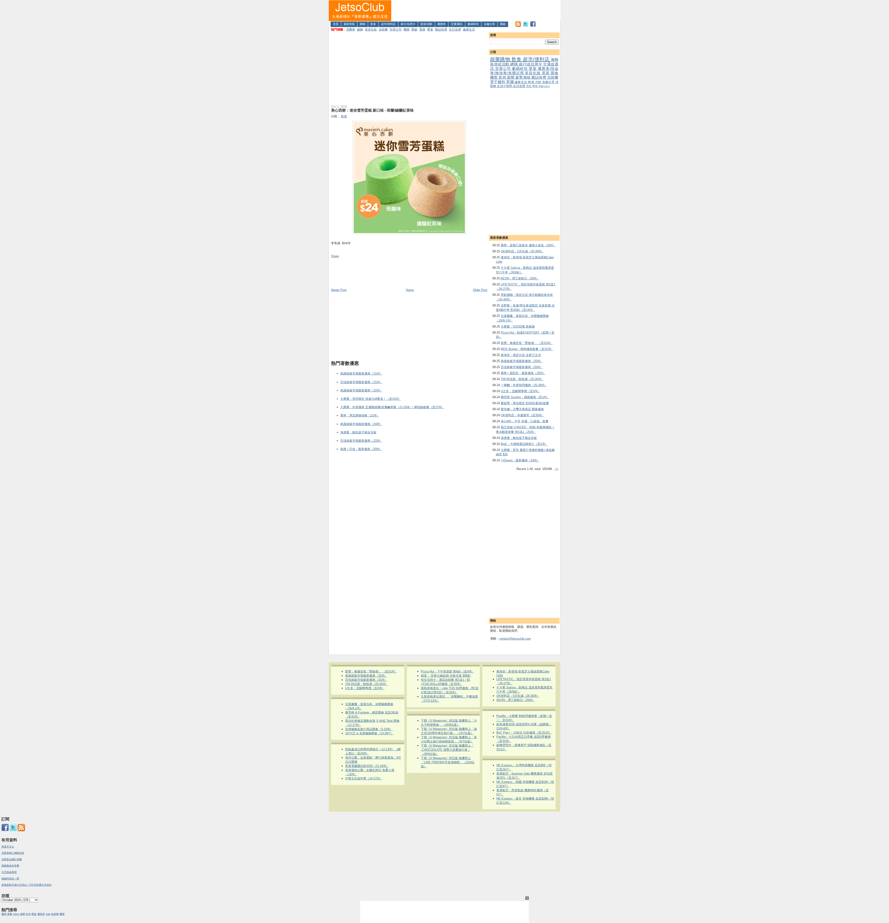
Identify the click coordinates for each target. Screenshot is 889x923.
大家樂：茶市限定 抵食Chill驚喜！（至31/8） (370, 398)
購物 (362, 24)
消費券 (350, 29)
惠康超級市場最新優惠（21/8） (361, 373)
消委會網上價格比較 (12, 852)
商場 (531, 82)
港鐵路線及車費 (10, 865)
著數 (9, 914)
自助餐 (383, 29)
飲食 (373, 24)
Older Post (480, 290)
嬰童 (430, 29)
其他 (502, 77)
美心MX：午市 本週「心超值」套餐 (524, 421)
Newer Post (339, 290)
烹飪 (529, 86)
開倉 (414, 29)
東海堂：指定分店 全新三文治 (521, 355)
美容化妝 (371, 29)
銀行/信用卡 (408, 24)
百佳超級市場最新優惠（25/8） (522, 367)
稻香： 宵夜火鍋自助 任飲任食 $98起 (446, 675)
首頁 (335, 24)
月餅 (538, 82)
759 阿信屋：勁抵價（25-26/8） (522, 379)
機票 (407, 29)
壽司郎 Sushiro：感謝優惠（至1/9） (525, 397)
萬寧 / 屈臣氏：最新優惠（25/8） (523, 373)
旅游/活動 (426, 24)
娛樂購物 (501, 59)
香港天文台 (7, 846)
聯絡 (503, 24)
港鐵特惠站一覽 (10, 878)
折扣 (28, 914)
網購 (514, 64)
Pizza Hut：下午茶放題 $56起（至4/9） (447, 671)
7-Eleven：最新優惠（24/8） (520, 460)
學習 (535, 86)
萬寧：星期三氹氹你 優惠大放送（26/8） (528, 245)
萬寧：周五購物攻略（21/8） (359, 415)
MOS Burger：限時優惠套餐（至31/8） (527, 349)
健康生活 (469, 29)
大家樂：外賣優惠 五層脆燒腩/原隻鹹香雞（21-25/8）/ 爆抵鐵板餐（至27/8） (392, 407)
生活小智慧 (505, 86)
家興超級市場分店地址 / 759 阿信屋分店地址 (26, 884)
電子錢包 (498, 82)
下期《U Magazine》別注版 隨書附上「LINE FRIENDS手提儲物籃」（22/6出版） (448, 762)
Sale (48, 914)
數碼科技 (473, 24)
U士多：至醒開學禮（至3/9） (520, 391)
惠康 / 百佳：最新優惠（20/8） (361, 449)
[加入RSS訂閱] (518, 26)
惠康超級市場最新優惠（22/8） (361, 390)
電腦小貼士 (544, 86)
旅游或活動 (500, 64)
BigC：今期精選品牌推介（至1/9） (524, 444)
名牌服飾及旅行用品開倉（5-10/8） (369, 729)
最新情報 (349, 24)
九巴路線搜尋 (9, 872)
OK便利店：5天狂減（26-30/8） (522, 251)
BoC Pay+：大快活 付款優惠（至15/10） (524, 732)
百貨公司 (396, 29)
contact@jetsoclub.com (515, 638)
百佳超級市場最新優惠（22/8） (361, 440)
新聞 (511, 77)
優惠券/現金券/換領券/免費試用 (524, 71)
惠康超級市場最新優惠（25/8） (522, 361)
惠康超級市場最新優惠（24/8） (361, 424)
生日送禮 (455, 29)
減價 (22, 914)
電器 (422, 29)
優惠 (4, 914)
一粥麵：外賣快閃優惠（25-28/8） (524, 385)
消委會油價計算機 (11, 859)
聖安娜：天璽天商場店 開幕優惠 (522, 409)
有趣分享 (489, 24)
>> (556, 469)
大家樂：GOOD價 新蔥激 (518, 326)
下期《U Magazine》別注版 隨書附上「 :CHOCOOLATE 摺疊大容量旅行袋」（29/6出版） (447, 750)
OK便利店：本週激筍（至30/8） (522, 415)
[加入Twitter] (525, 26)
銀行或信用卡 (531, 64)
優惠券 (441, 24)
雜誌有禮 (441, 29)
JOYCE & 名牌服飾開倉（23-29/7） (369, 733)
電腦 (510, 82)
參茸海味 (523, 77)
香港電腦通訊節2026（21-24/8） (367, 766)
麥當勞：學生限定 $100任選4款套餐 (525, 403)
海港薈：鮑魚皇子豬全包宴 (519, 438)
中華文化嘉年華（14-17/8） (363, 778)
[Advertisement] (476, 10)
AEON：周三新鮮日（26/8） (520, 278)
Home (410, 290)
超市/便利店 (388, 24)
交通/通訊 (457, 24)
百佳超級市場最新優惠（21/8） (361, 382)
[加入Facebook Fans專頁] (533, 26)
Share (335, 256)
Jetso (16, 914)
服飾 (360, 29)
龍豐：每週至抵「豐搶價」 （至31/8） (527, 343)
